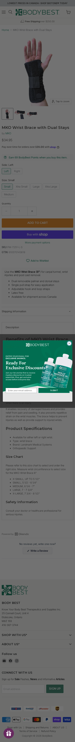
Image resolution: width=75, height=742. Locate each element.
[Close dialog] (69, 343)
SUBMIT (54, 390)
